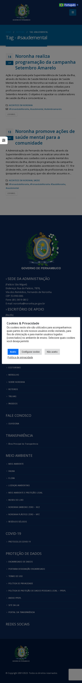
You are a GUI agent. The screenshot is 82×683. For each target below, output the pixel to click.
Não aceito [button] (52, 351)
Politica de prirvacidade (20, 357)
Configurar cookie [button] (30, 351)
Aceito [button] (13, 351)
